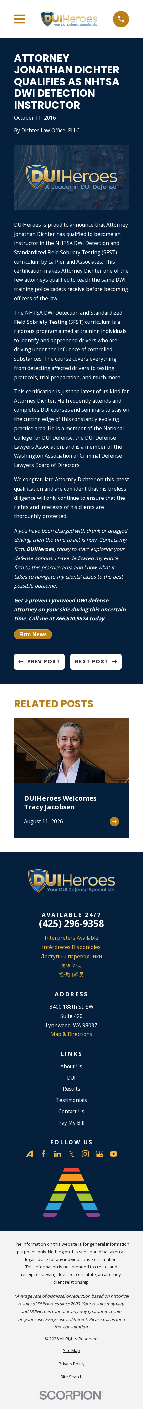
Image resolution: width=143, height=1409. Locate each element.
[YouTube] (113, 1154)
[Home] (69, 19)
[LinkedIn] (57, 1154)
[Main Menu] (19, 19)
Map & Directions (71, 1034)
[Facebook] (43, 1154)
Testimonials (71, 1100)
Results (71, 1088)
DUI (71, 1077)
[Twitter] (71, 1154)
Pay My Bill (71, 1122)
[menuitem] (71, 1350)
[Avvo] (29, 1154)
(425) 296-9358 (71, 923)
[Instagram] (85, 1154)
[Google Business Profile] (99, 1154)
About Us (71, 1066)
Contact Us (71, 1111)
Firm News (33, 634)
